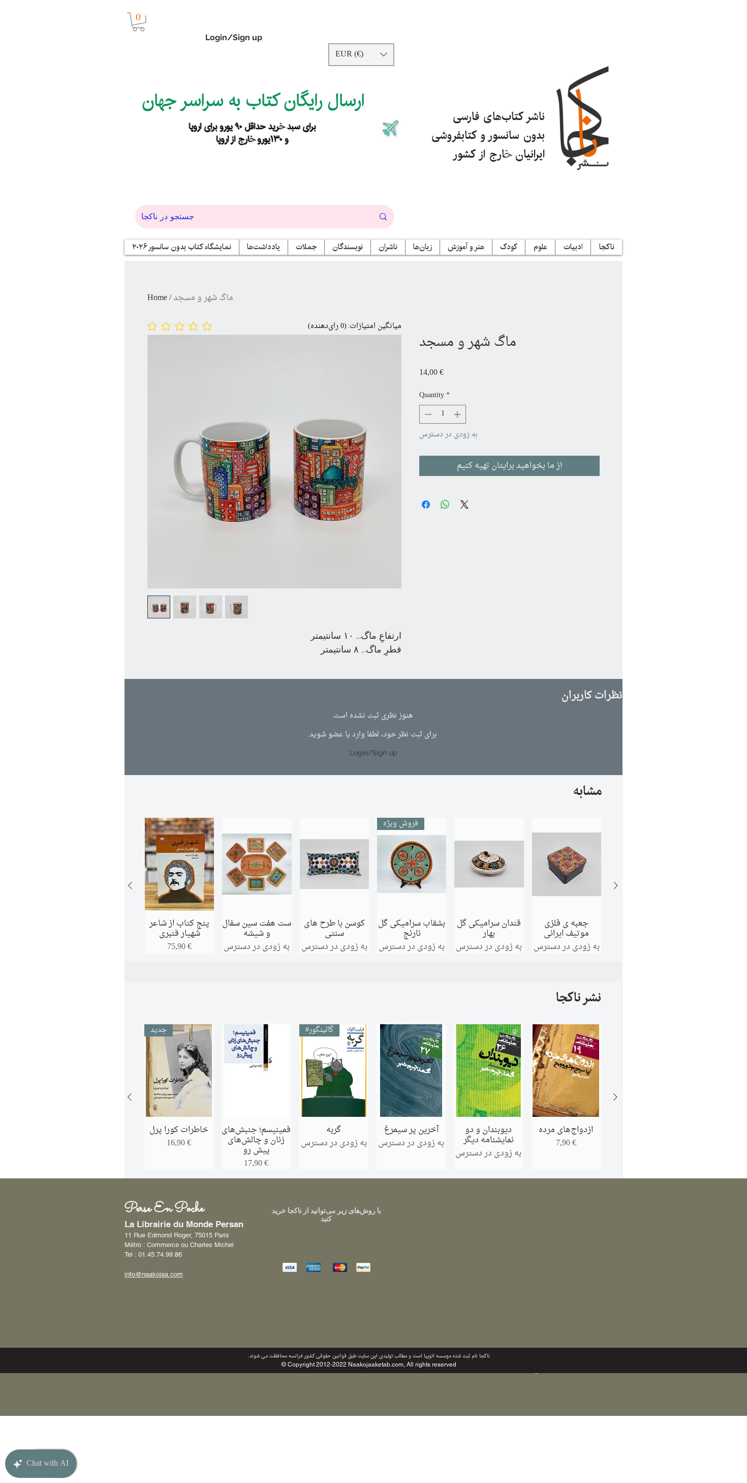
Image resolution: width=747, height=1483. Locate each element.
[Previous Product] (130, 885)
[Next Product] (616, 885)
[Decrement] (427, 414)
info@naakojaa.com (153, 1274)
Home (157, 298)
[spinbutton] (442, 414)
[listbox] (361, 54)
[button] (138, 22)
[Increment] (458, 414)
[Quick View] (179, 864)
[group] (373, 885)
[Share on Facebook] (426, 504)
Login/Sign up (233, 37)
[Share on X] (464, 504)
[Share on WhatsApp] (445, 504)
